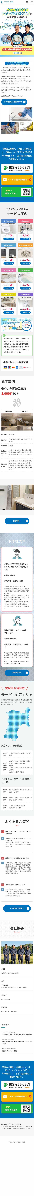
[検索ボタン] (27, 2)
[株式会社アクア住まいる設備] (7, 2)
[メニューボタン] (31, 2)
